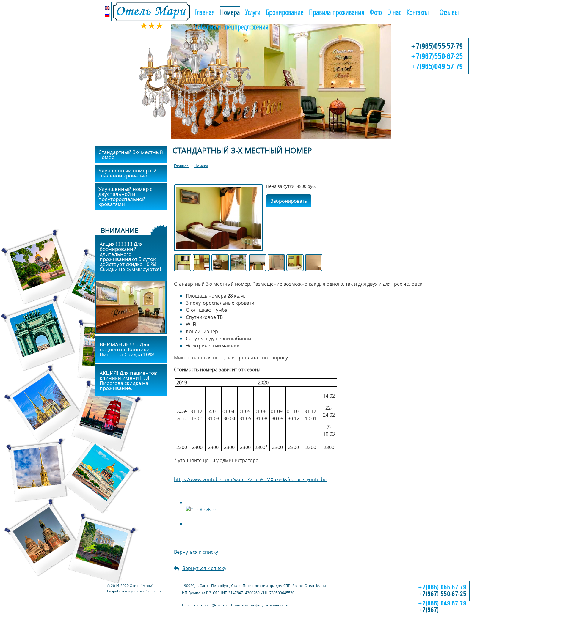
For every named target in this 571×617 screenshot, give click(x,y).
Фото (376, 12)
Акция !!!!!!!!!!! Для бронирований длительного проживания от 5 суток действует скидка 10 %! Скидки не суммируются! (130, 256)
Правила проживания (336, 12)
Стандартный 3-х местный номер (130, 154)
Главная (204, 12)
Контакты (418, 12)
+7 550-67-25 (442, 594)
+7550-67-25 (437, 56)
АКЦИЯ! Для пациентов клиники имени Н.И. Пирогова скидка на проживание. (128, 380)
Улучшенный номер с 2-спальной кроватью (128, 173)
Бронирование (285, 12)
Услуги (253, 12)
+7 (428, 610)
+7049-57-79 (437, 66)
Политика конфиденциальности (259, 604)
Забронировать (289, 201)
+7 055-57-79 (442, 587)
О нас (394, 12)
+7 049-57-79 (442, 603)
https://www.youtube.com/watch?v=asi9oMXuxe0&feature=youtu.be (250, 479)
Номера (230, 12)
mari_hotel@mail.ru (210, 604)
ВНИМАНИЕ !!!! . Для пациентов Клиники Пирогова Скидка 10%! (127, 349)
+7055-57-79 (437, 46)
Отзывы (449, 12)
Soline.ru (153, 591)
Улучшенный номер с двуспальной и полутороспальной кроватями (125, 196)
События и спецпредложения (231, 26)
